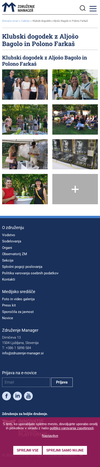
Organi (7, 248)
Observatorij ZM (14, 254)
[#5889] (75, 154)
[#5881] (25, 154)
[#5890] (75, 84)
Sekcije (7, 260)
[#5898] (25, 119)
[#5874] (75, 119)
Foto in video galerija (18, 299)
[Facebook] (6, 397)
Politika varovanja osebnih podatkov (30, 273)
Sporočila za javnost (18, 312)
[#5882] (25, 84)
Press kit (9, 305)
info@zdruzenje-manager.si (23, 353)
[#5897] (25, 189)
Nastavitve (50, 436)
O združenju (13, 227)
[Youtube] (28, 397)
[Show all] (75, 189)
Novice (7, 318)
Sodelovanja (11, 241)
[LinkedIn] (17, 397)
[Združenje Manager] (18, 7)
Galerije (25, 20)
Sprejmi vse (27, 450)
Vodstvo (8, 235)
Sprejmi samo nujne (64, 450)
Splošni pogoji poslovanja (22, 267)
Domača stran (10, 20)
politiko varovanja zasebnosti (71, 428)
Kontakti (8, 279)
